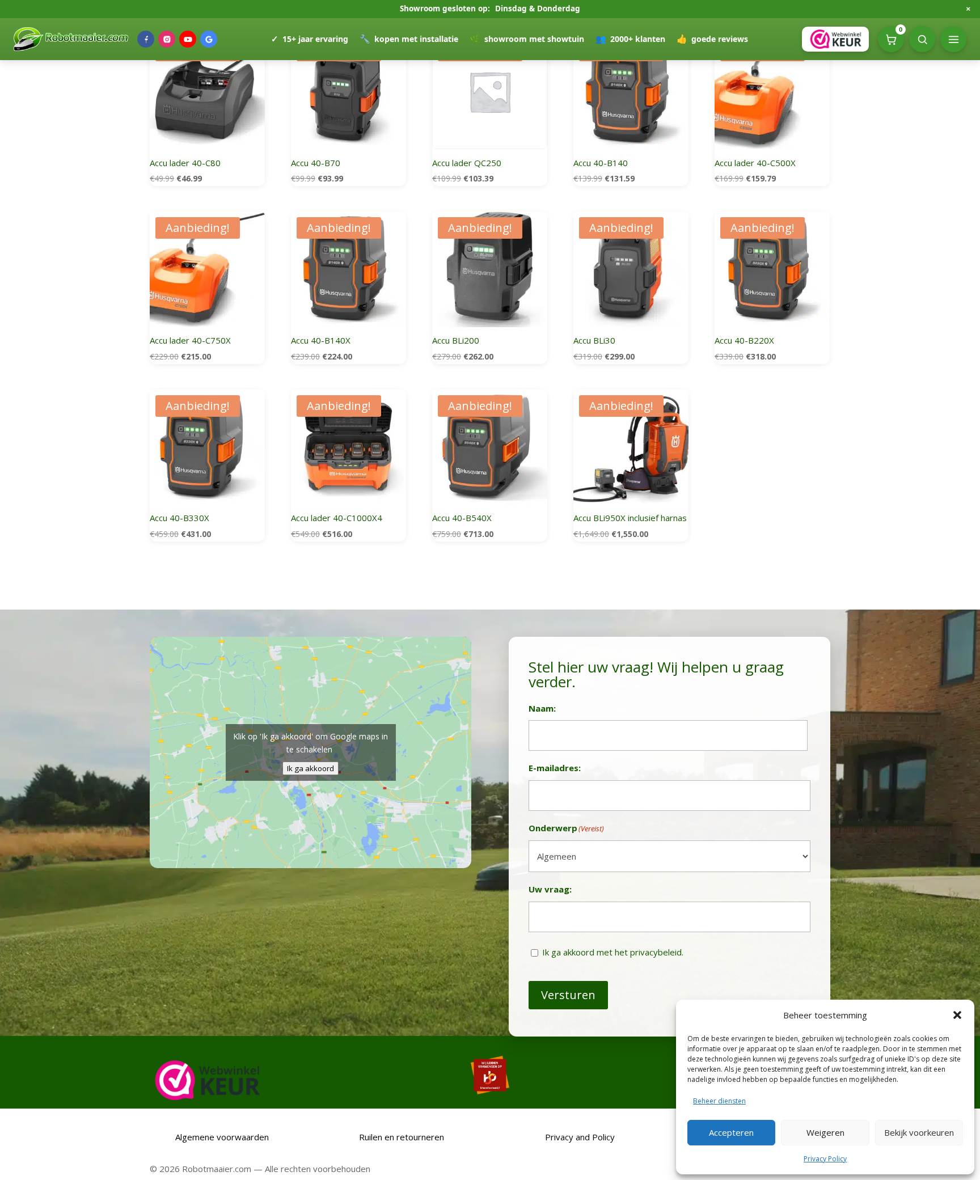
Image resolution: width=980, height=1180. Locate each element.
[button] (957, 1015)
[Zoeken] (922, 39)
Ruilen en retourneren (400, 1137)
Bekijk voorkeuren (919, 1132)
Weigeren (825, 1132)
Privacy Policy (825, 1159)
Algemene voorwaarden (221, 1137)
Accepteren (731, 1132)
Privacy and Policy (580, 1137)
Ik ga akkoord (310, 768)
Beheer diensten (719, 1101)
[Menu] (953, 39)
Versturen (568, 995)
